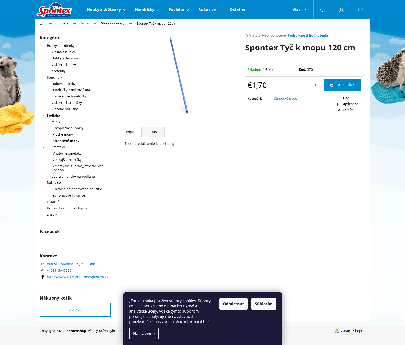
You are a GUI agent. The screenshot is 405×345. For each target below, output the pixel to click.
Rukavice (54, 182)
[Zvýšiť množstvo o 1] (315, 85)
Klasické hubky (63, 52)
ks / (75, 309)
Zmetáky (58, 147)
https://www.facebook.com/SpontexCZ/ (77, 276)
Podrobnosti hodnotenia (308, 35)
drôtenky (58, 71)
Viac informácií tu (191, 321)
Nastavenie (144, 333)
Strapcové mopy (66, 140)
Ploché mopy (63, 134)
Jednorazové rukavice (68, 195)
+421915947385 (59, 270)
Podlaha (53, 115)
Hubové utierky (63, 83)
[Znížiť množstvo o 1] (292, 85)
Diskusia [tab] (153, 131)
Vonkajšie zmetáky (67, 159)
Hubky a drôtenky (60, 45)
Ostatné (53, 201)
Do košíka (345, 85)
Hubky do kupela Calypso (67, 208)
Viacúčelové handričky (69, 96)
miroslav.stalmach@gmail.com (71, 263)
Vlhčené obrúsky (65, 109)
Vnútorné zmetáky (67, 153)
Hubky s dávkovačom (68, 58)
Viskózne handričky (67, 102)
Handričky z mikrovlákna (71, 90)
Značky (52, 214)
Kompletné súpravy (68, 128)
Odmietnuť (233, 303)
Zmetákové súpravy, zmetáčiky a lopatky (78, 168)
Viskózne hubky (64, 64)
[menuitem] (106, 9)
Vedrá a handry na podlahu (73, 176)
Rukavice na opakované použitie (77, 189)
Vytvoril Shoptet (353, 330)
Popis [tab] (130, 131)
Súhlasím (264, 303)
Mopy (56, 121)
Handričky (55, 77)
